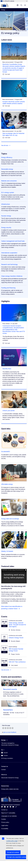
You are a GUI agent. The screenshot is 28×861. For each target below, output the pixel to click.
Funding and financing (8, 288)
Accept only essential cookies (16, 857)
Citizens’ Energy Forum (16, 637)
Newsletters (8, 710)
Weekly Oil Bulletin (7, 551)
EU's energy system (7, 192)
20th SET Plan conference (17, 662)
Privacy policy (5, 822)
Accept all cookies (13, 852)
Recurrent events (10, 689)
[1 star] (3, 728)
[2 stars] (4, 728)
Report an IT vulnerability (8, 813)
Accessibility (4, 828)
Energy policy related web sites (10, 789)
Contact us (4, 810)
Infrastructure (5, 204)
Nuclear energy (6, 216)
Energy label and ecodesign (10, 519)
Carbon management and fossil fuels (13, 241)
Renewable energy (7, 169)
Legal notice (4, 825)
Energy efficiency (6, 157)
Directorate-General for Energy (10, 777)
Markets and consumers (9, 181)
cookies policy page (11, 841)
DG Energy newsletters (7, 758)
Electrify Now (6, 368)
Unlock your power (8, 410)
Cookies (3, 819)
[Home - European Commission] (5, 5)
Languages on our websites (9, 816)
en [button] (17, 5)
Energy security (6, 227)
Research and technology (9, 264)
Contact (3, 769)
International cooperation (9, 253)
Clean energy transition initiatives (11, 276)
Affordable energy (7, 484)
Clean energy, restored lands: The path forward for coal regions (17, 624)
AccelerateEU (5, 451)
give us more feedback (10, 732)
